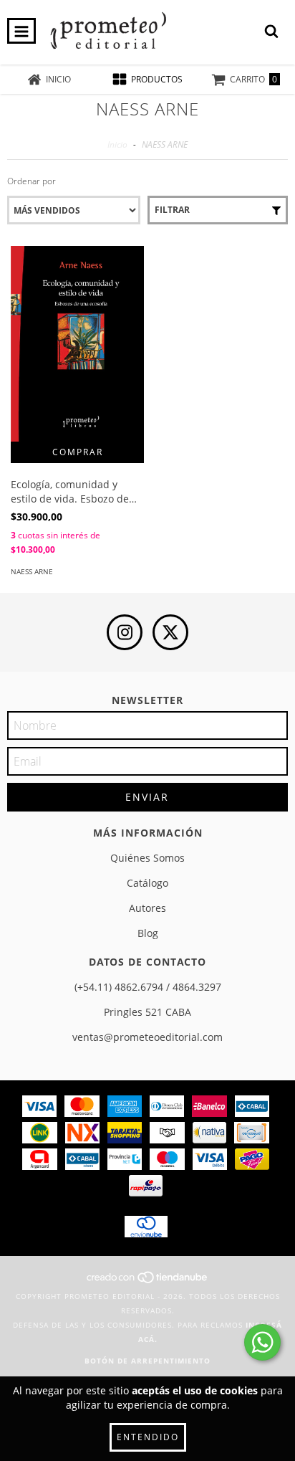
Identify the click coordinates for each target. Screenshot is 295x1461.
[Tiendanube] (148, 1282)
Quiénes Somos (147, 858)
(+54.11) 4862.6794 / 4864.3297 (147, 987)
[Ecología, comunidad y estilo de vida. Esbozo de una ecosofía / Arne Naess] (77, 344)
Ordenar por (31, 181)
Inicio (117, 144)
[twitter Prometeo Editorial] (170, 632)
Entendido (148, 1437)
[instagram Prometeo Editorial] (124, 632)
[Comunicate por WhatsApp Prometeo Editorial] (262, 1342)
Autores (147, 908)
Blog (147, 933)
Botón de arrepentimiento (147, 1361)
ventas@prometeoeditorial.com (147, 1037)
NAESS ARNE (32, 571)
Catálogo (147, 883)
